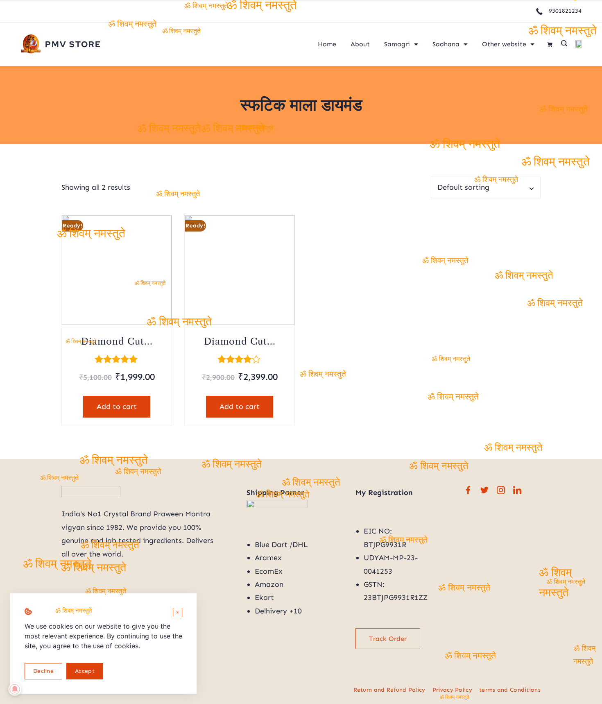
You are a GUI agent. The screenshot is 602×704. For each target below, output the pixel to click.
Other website (504, 44)
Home (327, 44)
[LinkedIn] (517, 490)
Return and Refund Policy (389, 689)
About (360, 44)
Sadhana (445, 44)
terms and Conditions (510, 689)
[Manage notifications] (14, 689)
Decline (43, 671)
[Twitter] (484, 490)
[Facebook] (468, 490)
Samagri (397, 44)
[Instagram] (501, 490)
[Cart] (550, 44)
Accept (85, 671)
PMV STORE (73, 44)
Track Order (388, 639)
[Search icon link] (564, 44)
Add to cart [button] (117, 406)
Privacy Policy (452, 689)
